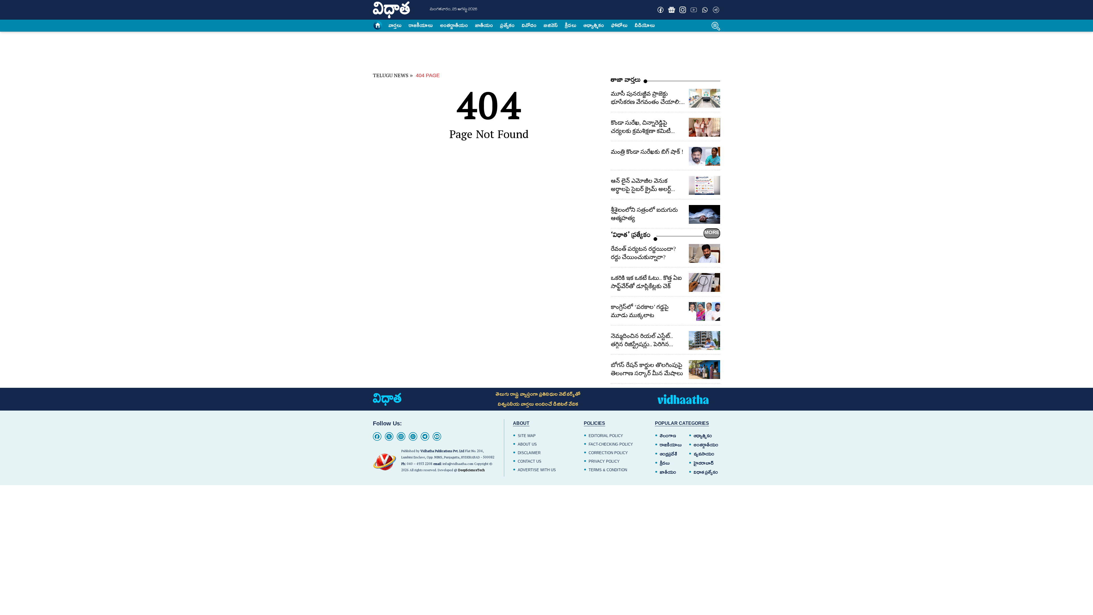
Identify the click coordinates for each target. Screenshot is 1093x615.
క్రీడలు (570, 25)
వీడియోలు (645, 25)
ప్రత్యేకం (507, 25)
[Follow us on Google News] (671, 9)
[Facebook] (377, 436)
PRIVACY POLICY (604, 461)
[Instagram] (401, 436)
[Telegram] (425, 436)
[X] (389, 436)
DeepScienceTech (471, 470)
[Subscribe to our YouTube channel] (693, 9)
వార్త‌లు (395, 25)
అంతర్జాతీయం (706, 445)
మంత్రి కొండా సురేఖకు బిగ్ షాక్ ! (647, 151)
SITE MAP (527, 436)
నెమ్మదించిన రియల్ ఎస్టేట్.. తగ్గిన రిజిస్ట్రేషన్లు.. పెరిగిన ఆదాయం (642, 344)
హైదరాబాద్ (704, 463)
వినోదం (529, 25)
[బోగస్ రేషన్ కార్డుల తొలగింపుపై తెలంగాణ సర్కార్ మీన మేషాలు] (704, 369)
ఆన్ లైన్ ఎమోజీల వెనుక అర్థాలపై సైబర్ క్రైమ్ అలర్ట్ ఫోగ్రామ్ (641, 189)
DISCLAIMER (529, 453)
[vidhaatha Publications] (387, 399)
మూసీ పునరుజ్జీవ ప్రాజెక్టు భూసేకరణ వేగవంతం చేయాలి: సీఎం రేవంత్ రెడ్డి (646, 102)
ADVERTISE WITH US (537, 470)
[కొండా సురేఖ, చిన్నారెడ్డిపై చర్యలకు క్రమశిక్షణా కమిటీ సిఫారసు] (704, 127)
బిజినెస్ (551, 25)
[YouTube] (437, 436)
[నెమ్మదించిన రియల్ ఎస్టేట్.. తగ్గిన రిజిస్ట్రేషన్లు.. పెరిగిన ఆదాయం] (704, 340)
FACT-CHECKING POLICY (611, 444)
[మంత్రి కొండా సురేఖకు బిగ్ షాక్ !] (704, 156)
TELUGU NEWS (390, 76)
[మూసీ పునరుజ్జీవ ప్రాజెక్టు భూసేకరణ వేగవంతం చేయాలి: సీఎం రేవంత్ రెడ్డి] (704, 98)
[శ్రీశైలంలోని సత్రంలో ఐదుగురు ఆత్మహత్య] (704, 214)
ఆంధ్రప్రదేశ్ (668, 454)
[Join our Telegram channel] (716, 9)
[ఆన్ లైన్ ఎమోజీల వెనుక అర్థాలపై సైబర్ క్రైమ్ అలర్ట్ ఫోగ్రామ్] (704, 185)
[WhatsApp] (413, 436)
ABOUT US (527, 444)
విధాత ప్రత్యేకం (706, 472)
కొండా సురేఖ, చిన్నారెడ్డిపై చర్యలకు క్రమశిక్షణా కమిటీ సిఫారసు (641, 131)
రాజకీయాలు (421, 25)
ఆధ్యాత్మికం (594, 25)
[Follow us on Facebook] (660, 9)
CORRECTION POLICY (608, 453)
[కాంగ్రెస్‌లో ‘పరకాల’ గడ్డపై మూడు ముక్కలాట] (704, 311)
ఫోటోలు (619, 25)
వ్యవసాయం (704, 454)
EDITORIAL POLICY (606, 436)
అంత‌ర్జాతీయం (454, 25)
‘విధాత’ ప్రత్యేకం (631, 236)
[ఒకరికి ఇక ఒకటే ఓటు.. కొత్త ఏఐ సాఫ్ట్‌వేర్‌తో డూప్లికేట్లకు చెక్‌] (704, 282)
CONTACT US (529, 461)
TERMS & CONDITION (608, 470)
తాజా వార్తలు (626, 81)
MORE (712, 232)
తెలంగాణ (668, 436)
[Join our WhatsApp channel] (704, 9)
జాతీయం (484, 25)
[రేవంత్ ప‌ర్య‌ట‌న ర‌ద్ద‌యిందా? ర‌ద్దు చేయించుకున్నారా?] (704, 253)
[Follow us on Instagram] (682, 9)
